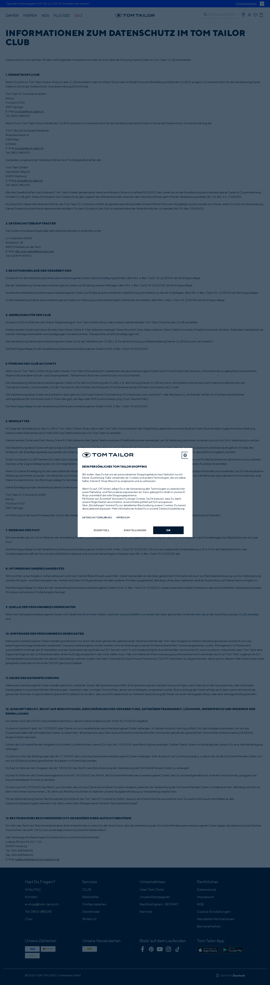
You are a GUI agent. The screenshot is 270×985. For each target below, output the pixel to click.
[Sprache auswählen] (185, 455)
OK (168, 530)
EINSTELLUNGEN (135, 530)
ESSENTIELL (102, 530)
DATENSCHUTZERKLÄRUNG (97, 517)
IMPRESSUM (123, 517)
